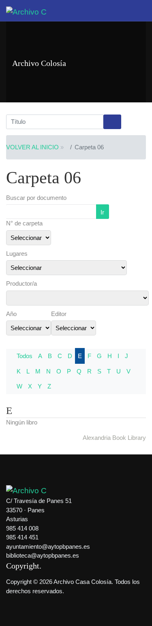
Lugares (17, 253)
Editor (58, 313)
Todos (24, 355)
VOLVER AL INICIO (32, 147)
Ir (102, 212)
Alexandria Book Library (114, 437)
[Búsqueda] (112, 122)
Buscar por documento (36, 197)
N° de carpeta (24, 223)
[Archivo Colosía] (26, 11)
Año (11, 313)
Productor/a (21, 283)
